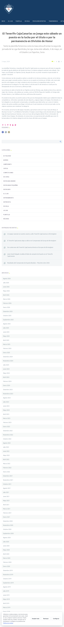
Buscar (60, 141)
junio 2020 (6, 546)
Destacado (6, 189)
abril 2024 (6, 377)
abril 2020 (6, 554)
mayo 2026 (6, 291)
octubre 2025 (7, 315)
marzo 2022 (6, 463)
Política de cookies (8, 623)
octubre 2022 (7, 439)
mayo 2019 (6, 599)
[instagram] (9, 132)
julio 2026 (6, 282)
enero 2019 (6, 611)
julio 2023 (6, 402)
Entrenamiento (8, 198)
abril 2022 (6, 459)
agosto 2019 (7, 587)
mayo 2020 (6, 550)
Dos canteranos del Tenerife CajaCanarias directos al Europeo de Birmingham (30, 247)
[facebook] (3, 132)
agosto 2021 (7, 488)
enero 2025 (6, 352)
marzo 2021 (6, 509)
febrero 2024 (7, 381)
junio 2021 (6, 496)
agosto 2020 (7, 537)
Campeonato (7, 164)
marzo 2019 (6, 607)
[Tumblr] (10, 125)
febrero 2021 (7, 513)
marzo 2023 (6, 418)
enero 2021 (6, 517)
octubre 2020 (7, 529)
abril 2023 (6, 414)
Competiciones (8, 172)
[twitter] (6, 132)
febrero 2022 (7, 467)
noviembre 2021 (8, 480)
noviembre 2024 (8, 361)
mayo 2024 (6, 373)
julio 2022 (6, 447)
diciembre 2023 (8, 389)
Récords (6, 219)
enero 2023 (6, 426)
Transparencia (53, 21)
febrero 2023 (7, 422)
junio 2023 (6, 406)
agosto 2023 (7, 398)
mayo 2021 (6, 500)
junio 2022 (6, 451)
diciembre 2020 (8, 521)
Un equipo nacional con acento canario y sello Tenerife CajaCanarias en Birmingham (31, 234)
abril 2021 (6, 504)
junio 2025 (6, 332)
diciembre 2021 (8, 476)
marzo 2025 (6, 344)
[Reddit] (15, 125)
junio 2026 (6, 287)
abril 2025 (6, 340)
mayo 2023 (6, 410)
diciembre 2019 (8, 570)
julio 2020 (6, 541)
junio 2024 (6, 369)
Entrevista (7, 202)
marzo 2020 (6, 558)
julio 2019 (6, 591)
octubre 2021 (7, 484)
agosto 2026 (7, 278)
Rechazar (46, 618)
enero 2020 (6, 566)
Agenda (5, 160)
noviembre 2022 (8, 435)
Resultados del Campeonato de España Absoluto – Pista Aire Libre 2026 (28, 263)
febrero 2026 (7, 303)
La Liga (5, 210)
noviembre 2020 (8, 525)
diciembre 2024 (8, 356)
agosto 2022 (7, 443)
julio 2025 (6, 328)
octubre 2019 (7, 578)
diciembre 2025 (8, 311)
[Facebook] (3, 125)
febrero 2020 (7, 562)
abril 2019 (6, 603)
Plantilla (19, 21)
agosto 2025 (7, 324)
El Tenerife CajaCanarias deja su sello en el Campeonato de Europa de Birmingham (31, 240)
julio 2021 (6, 492)
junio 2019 (6, 595)
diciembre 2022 (8, 430)
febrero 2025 (7, 348)
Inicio (3, 21)
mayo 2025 (6, 336)
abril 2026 (6, 295)
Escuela (27, 21)
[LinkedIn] (13, 125)
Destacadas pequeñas (10, 185)
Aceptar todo (35, 618)
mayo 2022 (6, 455)
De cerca (6, 177)
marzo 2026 (6, 299)
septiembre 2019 (8, 583)
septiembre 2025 (8, 319)
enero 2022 (6, 472)
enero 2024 (6, 385)
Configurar (56, 618)
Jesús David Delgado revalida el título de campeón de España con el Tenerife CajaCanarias (30, 255)
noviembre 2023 (8, 393)
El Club (10, 21)
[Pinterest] (7, 125)
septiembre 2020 (8, 533)
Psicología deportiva (39, 21)
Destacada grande (9, 181)
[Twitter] (5, 125)
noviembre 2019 (8, 574)
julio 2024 (6, 365)
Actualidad (7, 156)
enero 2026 (6, 307)
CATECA (5, 168)
